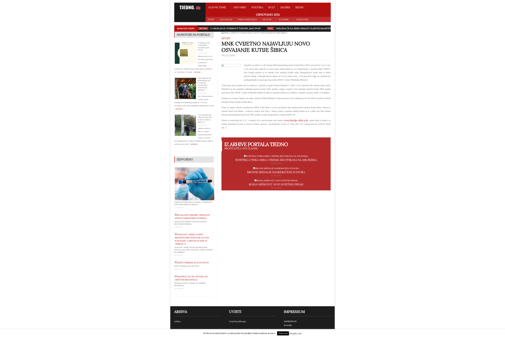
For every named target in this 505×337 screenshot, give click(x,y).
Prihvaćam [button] (283, 333)
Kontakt (288, 325)
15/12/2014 (276, 188)
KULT (271, 7)
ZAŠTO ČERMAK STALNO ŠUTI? (186, 266)
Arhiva (177, 321)
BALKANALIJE (226, 19)
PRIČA (270, 28)
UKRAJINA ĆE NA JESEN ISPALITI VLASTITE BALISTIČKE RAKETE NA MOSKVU (315, 28)
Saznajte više (295, 333)
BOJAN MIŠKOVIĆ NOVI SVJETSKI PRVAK (276, 184)
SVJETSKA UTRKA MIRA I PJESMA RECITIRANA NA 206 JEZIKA (276, 160)
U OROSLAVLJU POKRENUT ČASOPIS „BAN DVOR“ (235, 28)
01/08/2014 (276, 163)
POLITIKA (257, 7)
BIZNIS (299, 7)
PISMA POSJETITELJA (247, 19)
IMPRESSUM (290, 321)
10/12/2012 (276, 175)
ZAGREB (285, 7)
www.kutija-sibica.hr (296, 120)
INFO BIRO (240, 7)
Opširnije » (198, 72)
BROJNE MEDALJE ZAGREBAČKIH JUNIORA (276, 172)
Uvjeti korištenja (237, 321)
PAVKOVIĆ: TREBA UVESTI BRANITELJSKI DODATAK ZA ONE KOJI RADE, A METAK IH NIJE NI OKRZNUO (193, 249)
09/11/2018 (228, 55)
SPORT (211, 19)
